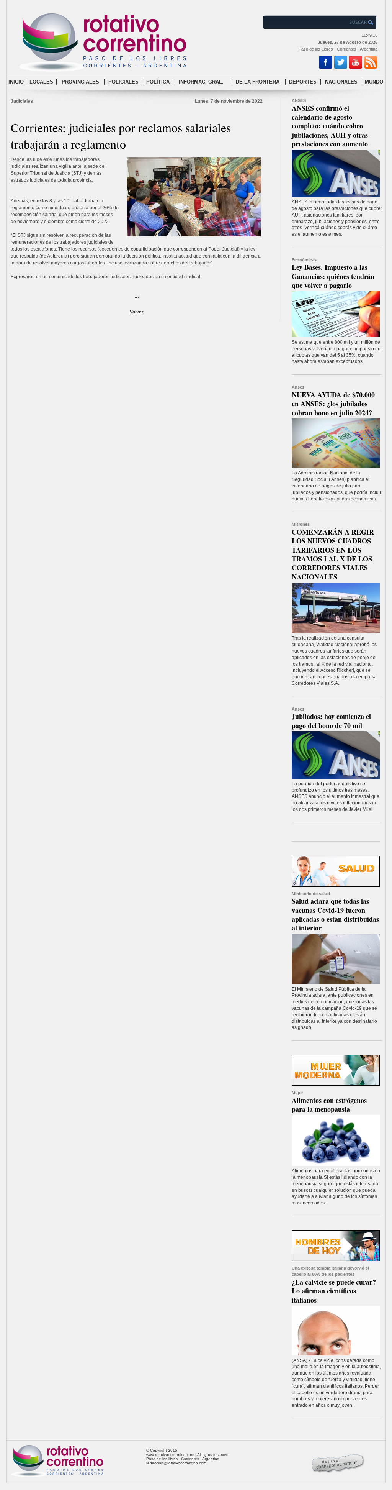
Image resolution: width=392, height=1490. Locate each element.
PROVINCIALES (80, 82)
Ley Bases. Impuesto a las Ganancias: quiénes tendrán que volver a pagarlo (333, 276)
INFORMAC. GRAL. (201, 82)
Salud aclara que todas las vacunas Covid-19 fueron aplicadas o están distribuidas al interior (335, 914)
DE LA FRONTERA (257, 82)
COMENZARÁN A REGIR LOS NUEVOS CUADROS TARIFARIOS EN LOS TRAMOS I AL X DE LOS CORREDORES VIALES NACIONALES (333, 554)
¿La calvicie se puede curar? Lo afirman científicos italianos (334, 1291)
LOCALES (41, 82)
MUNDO (374, 82)
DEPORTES (303, 82)
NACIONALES (341, 82)
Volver (137, 312)
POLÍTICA (158, 82)
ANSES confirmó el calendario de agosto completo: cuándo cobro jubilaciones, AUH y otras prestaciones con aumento (330, 126)
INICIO (16, 82)
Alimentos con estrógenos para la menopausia (329, 1104)
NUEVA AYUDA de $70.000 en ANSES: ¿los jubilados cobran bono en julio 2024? (333, 404)
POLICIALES (123, 82)
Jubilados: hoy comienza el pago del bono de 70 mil (331, 720)
